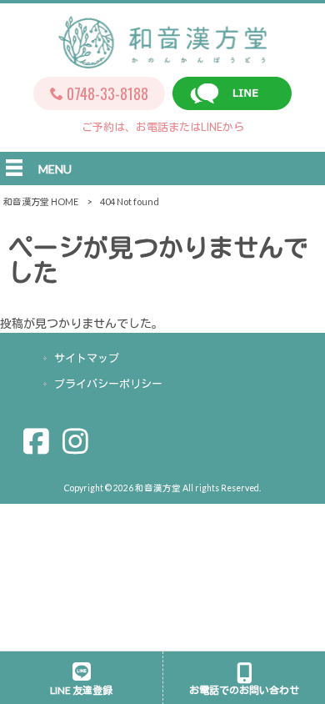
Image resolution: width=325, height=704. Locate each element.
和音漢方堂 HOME (40, 201)
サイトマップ (86, 358)
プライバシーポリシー (108, 383)
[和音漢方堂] (162, 60)
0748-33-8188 (107, 93)
